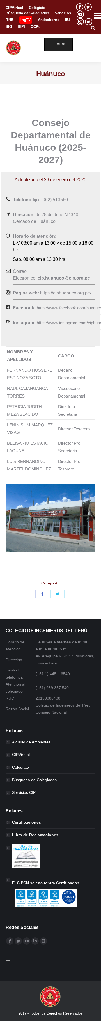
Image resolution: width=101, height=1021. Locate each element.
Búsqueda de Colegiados (34, 780)
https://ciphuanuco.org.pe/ (65, 293)
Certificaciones (26, 822)
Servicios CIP (24, 792)
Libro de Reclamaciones (35, 835)
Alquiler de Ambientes (31, 742)
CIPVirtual (21, 754)
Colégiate (20, 767)
